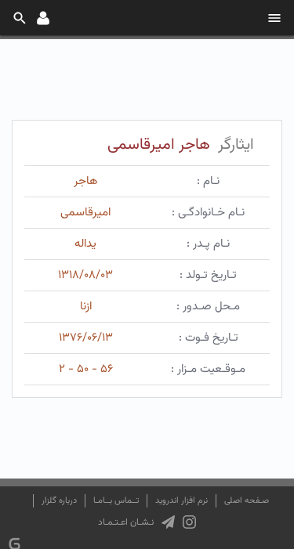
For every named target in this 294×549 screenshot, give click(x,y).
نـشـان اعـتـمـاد (126, 522)
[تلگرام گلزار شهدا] (168, 522)
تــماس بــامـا (116, 500)
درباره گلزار (59, 500)
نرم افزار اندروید (181, 500)
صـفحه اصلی (246, 500)
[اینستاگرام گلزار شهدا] (189, 522)
